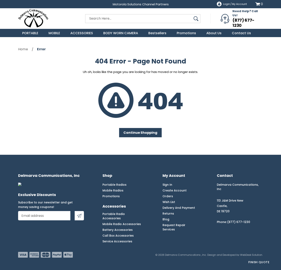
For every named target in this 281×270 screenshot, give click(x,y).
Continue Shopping (140, 132)
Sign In (167, 185)
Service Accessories (117, 241)
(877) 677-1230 (243, 22)
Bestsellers (157, 33)
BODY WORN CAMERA (120, 33)
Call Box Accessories (118, 236)
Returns (168, 213)
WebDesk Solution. (251, 255)
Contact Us (241, 33)
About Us (214, 33)
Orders (168, 196)
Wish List (169, 202)
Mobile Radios (112, 190)
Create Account (175, 190)
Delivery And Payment (179, 208)
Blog (166, 219)
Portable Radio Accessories (113, 216)
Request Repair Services (174, 227)
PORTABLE (30, 33)
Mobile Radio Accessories (121, 224)
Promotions (186, 33)
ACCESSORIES (81, 33)
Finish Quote (258, 262)
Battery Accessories (117, 230)
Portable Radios (114, 185)
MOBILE (54, 33)
